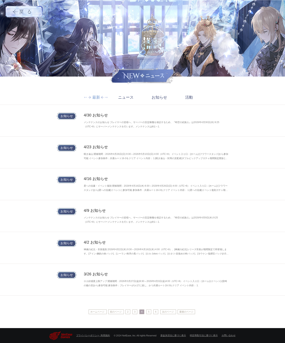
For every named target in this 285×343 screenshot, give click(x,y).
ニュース (126, 97)
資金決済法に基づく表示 (173, 335)
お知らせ (159, 97)
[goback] (24, 11)
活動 (189, 97)
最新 (96, 97)
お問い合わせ (229, 335)
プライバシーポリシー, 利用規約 (93, 335)
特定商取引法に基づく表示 (204, 335)
